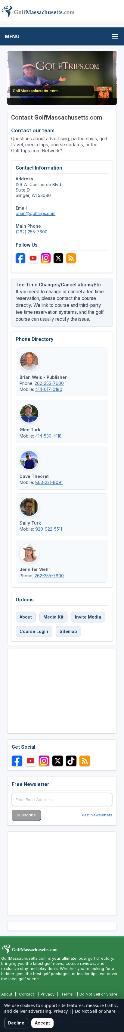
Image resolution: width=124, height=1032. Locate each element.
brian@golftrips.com (35, 213)
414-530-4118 (48, 435)
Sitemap (68, 631)
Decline (16, 1022)
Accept (42, 1022)
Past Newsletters (97, 815)
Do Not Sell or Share (98, 994)
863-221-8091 (49, 482)
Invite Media (88, 616)
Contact (26, 994)
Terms (67, 994)
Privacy (47, 994)
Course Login (34, 631)
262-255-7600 (49, 383)
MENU (12, 36)
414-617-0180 (48, 389)
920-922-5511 (48, 529)
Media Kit (53, 616)
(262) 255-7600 (32, 231)
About (26, 616)
